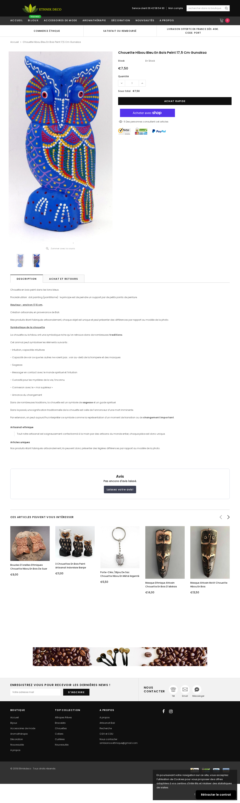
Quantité (123, 76)
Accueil (14, 42)
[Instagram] (171, 711)
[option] (46, 31)
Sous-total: (124, 91)
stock (121, 60)
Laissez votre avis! (120, 489)
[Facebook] (163, 711)
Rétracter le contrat (216, 795)
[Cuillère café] (120, 656)
